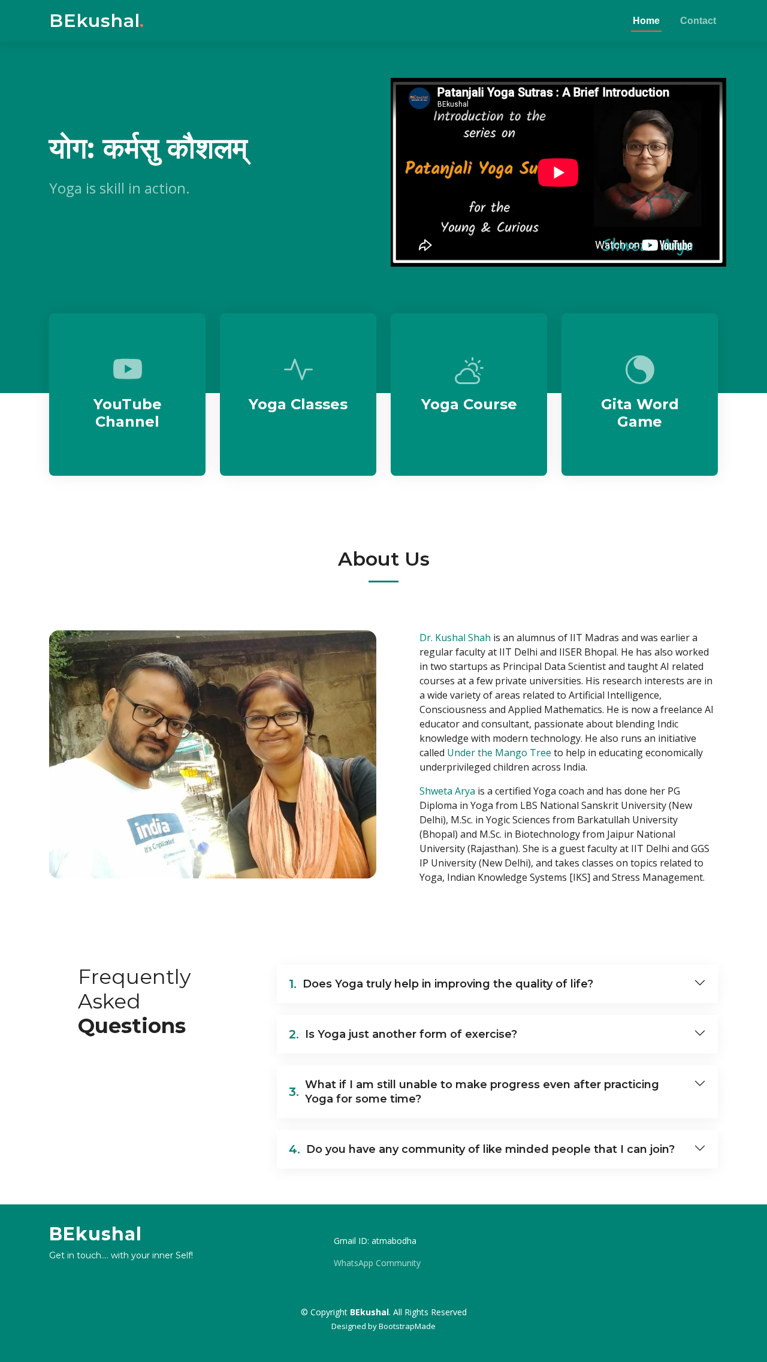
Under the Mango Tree (499, 752)
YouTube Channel (127, 412)
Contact (698, 21)
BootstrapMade (407, 1326)
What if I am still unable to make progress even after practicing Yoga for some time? (474, 1092)
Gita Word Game (640, 412)
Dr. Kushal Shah (455, 637)
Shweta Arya (447, 791)
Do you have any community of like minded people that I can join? (482, 1149)
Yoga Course (469, 404)
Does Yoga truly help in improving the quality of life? (441, 984)
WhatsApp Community (377, 1263)
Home (646, 21)
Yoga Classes (298, 404)
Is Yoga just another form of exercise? (403, 1034)
